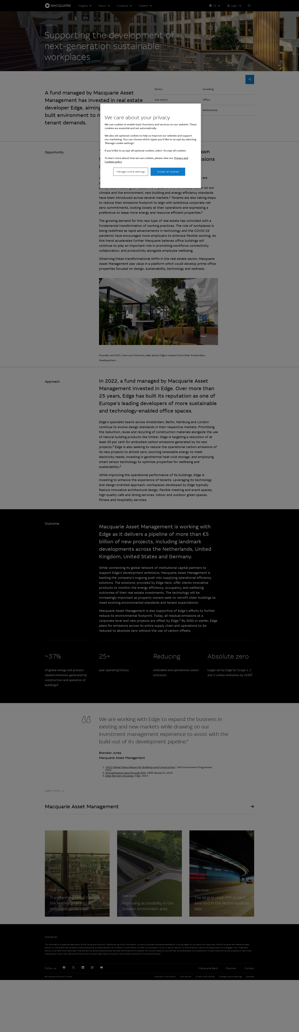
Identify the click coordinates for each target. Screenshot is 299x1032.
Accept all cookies (168, 171)
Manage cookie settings (130, 171)
